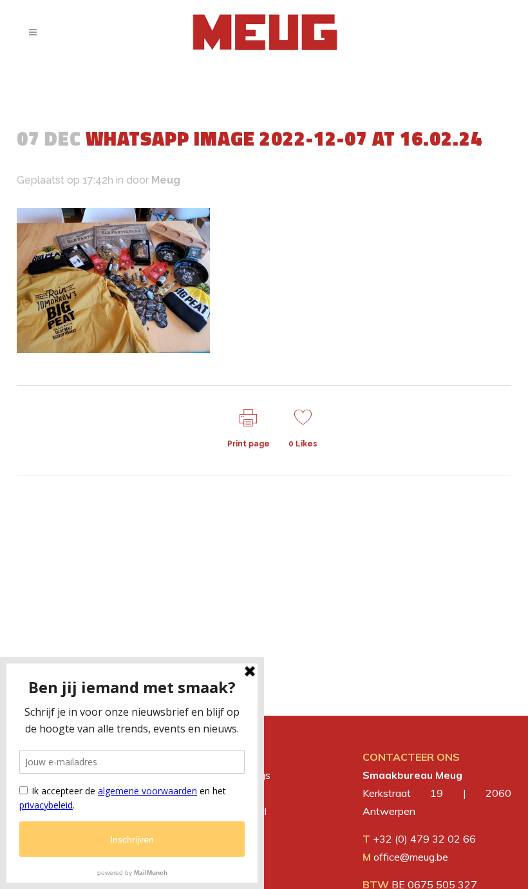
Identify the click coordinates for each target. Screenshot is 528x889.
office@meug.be (410, 856)
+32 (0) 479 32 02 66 (424, 838)
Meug (165, 180)
